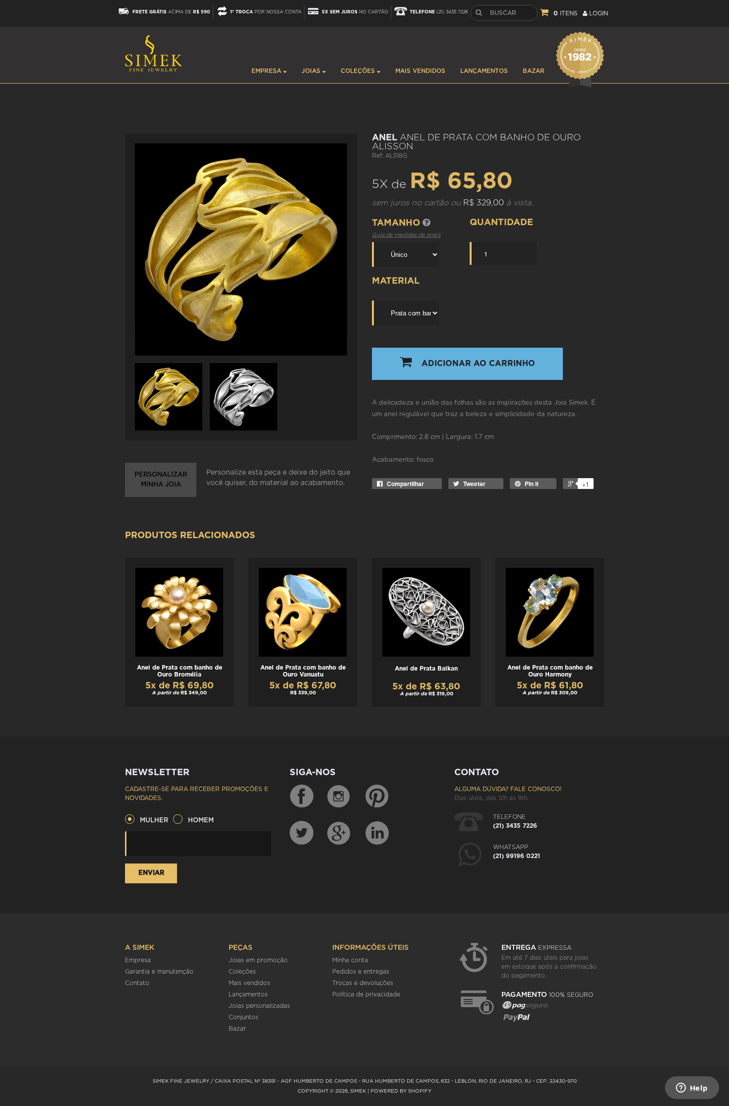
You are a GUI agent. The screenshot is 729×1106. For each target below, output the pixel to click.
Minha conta (350, 960)
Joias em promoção (258, 960)
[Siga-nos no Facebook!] (301, 796)
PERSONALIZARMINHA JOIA (160, 480)
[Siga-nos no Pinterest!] (377, 796)
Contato (137, 983)
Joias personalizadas (259, 1006)
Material (396, 281)
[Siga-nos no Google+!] (339, 833)
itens (565, 13)
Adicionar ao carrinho (478, 364)
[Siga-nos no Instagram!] (339, 796)
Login (597, 13)
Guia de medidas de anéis (406, 235)
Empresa (267, 71)
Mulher (154, 820)
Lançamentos (484, 71)
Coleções (359, 71)
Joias (312, 71)
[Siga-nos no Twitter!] (301, 833)
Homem (201, 820)
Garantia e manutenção (159, 972)
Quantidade (501, 222)
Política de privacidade (366, 994)
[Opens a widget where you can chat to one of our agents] (692, 1088)
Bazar (534, 71)
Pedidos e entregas (360, 972)
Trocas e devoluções (362, 983)
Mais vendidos (420, 71)
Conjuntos (243, 1017)
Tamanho (397, 223)
